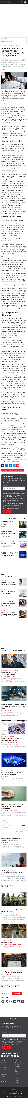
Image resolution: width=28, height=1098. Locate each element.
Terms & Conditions (12, 1093)
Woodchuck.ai (9, 875)
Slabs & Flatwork (6, 940)
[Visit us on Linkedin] (14, 1001)
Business (4, 45)
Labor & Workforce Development (10, 670)
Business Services (14, 45)
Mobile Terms (6, 508)
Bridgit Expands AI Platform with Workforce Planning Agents (11, 839)
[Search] (21, 2)
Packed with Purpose (11, 810)
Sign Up (7, 511)
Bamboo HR (8, 710)
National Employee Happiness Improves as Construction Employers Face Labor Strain (8, 533)
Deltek (6, 776)
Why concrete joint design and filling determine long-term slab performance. (12, 947)
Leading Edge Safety (11, 914)
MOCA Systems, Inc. (10, 975)
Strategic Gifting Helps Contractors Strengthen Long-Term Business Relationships (12, 806)
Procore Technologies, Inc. (12, 742)
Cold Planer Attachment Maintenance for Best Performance (8, 603)
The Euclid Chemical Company (13, 944)
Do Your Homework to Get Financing (8, 592)
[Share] (6, 465)
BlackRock (4, 887)
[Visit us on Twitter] (6, 1001)
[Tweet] (14, 465)
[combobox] (14, 38)
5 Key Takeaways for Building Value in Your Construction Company (8, 582)
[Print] (2, 465)
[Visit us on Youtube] (18, 1001)
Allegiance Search (10, 676)
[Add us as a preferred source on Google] (17, 465)
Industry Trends (6, 769)
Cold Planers (5, 599)
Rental (3, 589)
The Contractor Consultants (10, 987)
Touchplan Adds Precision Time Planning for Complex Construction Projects (13, 971)
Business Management (7, 736)
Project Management (7, 969)
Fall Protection (6, 908)
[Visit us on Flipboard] (22, 1001)
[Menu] (25, 2)
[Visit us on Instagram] (10, 1001)
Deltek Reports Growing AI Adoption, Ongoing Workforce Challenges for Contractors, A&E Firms (9, 553)
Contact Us (6, 1091)
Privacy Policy (16, 508)
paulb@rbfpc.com (16, 461)
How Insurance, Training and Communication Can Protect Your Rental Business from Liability (9, 614)
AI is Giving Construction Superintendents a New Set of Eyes (12, 871)
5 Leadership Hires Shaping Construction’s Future (8, 523)
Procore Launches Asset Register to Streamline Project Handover (9, 543)
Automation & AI (6, 836)
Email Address (7, 485)
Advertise (13, 1091)
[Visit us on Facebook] (2, 1001)
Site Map (20, 1093)
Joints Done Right (6, 942)
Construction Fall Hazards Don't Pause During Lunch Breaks (13, 910)
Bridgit (7, 842)
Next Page (17, 993)
